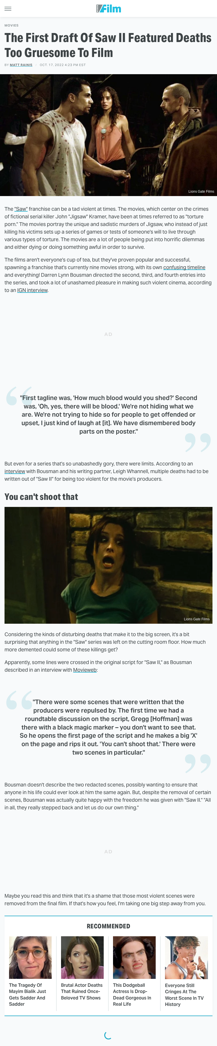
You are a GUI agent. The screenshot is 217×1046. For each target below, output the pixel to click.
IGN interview (32, 290)
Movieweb (85, 670)
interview (15, 471)
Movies (12, 25)
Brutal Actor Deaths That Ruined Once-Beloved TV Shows (82, 991)
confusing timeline (184, 267)
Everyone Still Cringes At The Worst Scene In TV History (184, 995)
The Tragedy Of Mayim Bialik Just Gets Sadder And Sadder (27, 994)
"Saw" (21, 209)
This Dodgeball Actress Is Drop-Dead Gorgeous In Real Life (132, 994)
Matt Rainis (21, 65)
